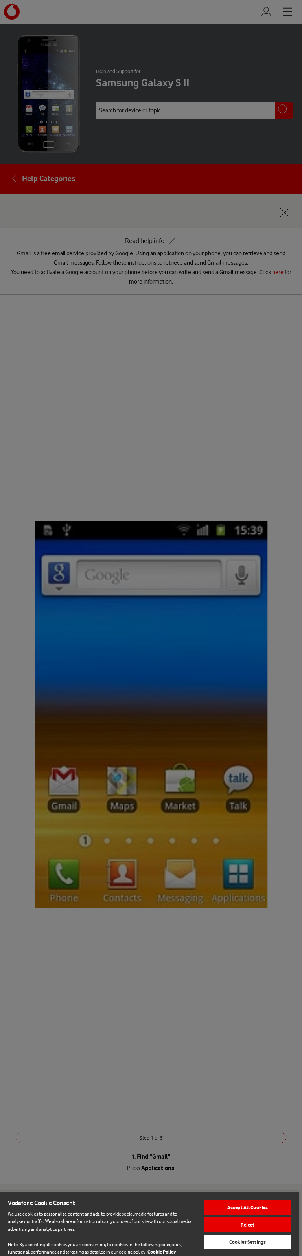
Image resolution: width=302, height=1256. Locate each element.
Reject (247, 1225)
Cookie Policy (161, 1252)
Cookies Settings (247, 1242)
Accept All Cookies (247, 1207)
